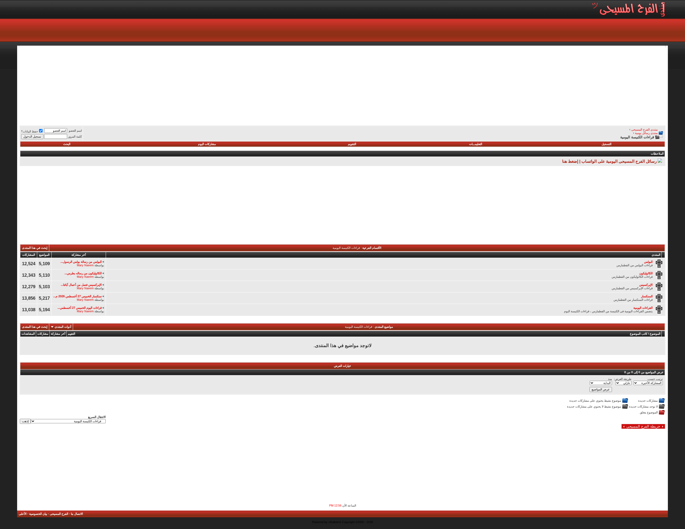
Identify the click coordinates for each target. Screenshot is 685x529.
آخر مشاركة (58, 333)
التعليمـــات (475, 144)
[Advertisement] (504, 85)
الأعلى (22, 513)
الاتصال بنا (77, 513)
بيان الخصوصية (38, 513)
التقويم (352, 144)
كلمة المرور (75, 136)
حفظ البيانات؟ (29, 131)
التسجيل (606, 144)
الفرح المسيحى (59, 513)
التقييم (71, 333)
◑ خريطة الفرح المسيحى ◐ (643, 426)
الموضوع (655, 333)
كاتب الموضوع (638, 333)
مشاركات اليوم (207, 144)
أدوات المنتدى (63, 326)
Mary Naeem (85, 265)
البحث (66, 144)
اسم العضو (75, 130)
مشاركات (42, 333)
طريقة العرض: (622, 378)
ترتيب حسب (655, 378)
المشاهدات (28, 333)
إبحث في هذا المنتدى (34, 247)
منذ (610, 378)
